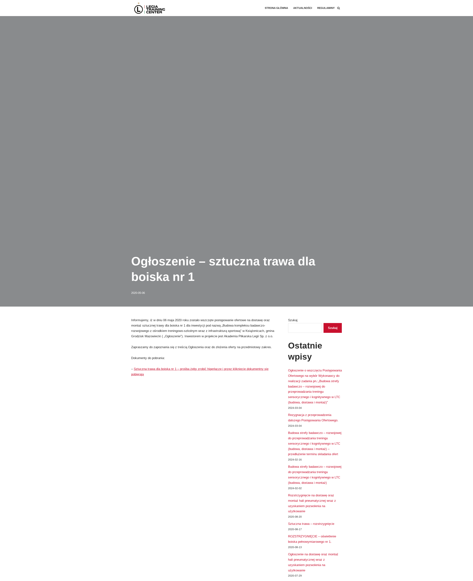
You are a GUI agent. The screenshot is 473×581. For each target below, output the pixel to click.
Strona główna (276, 8)
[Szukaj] (338, 8)
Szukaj (292, 320)
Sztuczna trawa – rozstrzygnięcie (311, 524)
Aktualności (302, 8)
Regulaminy (326, 8)
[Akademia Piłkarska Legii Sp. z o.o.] (149, 8)
